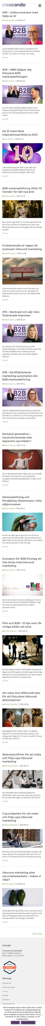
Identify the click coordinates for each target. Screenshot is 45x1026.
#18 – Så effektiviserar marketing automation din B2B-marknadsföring (20, 376)
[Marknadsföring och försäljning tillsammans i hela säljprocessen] (22, 522)
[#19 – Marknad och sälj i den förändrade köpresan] (22, 333)
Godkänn (15, 1022)
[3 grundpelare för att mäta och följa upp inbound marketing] (22, 838)
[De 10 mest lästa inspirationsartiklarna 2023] (22, 153)
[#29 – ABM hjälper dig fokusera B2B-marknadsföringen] (22, 94)
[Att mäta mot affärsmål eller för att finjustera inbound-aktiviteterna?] (22, 717)
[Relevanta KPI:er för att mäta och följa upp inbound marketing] (22, 779)
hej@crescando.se (14, 953)
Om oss (5, 991)
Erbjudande (6, 983)
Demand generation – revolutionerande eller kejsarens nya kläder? (17, 437)
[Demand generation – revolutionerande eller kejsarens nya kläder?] (22, 459)
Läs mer (5, 57)
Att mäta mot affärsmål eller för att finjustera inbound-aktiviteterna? (21, 696)
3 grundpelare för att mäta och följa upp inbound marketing (20, 817)
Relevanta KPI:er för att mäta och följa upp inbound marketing (21, 758)
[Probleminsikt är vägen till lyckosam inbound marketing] (22, 271)
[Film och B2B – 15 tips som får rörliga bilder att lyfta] (22, 650)
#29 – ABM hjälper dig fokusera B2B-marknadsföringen (17, 73)
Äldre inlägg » (37, 934)
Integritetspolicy (8, 1004)
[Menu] (40, 6)
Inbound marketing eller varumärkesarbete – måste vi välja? (21, 876)
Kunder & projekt (8, 987)
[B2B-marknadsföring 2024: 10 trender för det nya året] (22, 209)
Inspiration (6, 999)
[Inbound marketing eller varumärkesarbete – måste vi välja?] (22, 897)
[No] (42, 1015)
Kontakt (5, 995)
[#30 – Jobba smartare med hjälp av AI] (22, 34)
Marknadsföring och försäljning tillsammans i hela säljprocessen (22, 501)
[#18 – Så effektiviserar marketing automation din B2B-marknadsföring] (22, 397)
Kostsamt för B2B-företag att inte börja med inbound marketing (22, 562)
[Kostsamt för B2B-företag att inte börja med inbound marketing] (22, 585)
